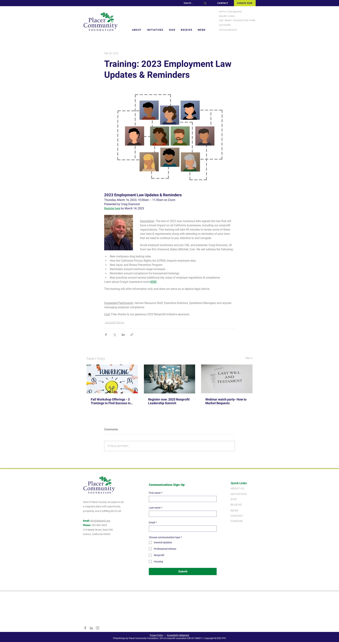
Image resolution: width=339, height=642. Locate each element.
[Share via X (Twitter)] (114, 334)
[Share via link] (131, 334)
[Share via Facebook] (106, 334)
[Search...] (205, 3)
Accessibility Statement (178, 635)
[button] (137, 30)
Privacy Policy (156, 635)
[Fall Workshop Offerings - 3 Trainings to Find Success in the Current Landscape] (112, 379)
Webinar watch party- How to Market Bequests (225, 401)
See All (249, 358)
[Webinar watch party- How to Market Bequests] (226, 379)
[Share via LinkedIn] (123, 334)
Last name (155, 507)
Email (153, 522)
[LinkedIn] (91, 628)
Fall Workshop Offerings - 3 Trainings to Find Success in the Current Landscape (110, 401)
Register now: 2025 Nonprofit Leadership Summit (169, 401)
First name (155, 492)
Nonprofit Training (114, 322)
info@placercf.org (100, 520)
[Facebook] (85, 628)
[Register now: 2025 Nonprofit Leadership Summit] (169, 379)
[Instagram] (97, 628)
